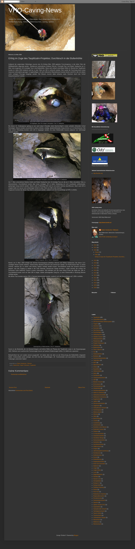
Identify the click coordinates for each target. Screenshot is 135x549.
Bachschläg (96, 418)
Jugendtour (96, 360)
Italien (95, 373)
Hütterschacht (97, 446)
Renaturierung (97, 498)
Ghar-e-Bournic (97, 349)
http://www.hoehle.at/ (105, 222)
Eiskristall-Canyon (98, 429)
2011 (95, 280)
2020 (95, 250)
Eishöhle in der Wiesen (100, 427)
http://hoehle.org (98, 173)
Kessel (95, 457)
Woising (95, 414)
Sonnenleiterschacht (99, 500)
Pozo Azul (96, 491)
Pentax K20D (97, 485)
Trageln (95, 324)
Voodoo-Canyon (98, 336)
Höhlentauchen (97, 334)
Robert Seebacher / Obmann (109, 230)
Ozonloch (96, 326)
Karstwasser (96, 453)
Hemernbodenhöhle (99, 440)
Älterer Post (81, 387)
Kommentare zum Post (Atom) (24, 390)
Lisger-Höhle (97, 470)
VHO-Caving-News (35, 10)
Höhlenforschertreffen (99, 395)
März (96, 254)
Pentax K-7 (96, 483)
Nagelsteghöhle (98, 474)
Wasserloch (96, 519)
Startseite (47, 387)
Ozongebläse (97, 481)
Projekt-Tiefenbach (24, 365)
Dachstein (96, 328)
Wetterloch (96, 522)
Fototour (95, 431)
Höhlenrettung (97, 371)
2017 (95, 265)
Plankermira (96, 341)
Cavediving (96, 423)
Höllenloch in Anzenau (99, 397)
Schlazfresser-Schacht (99, 407)
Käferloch (96, 466)
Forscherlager (97, 332)
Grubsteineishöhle (98, 435)
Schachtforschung (98, 319)
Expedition (96, 369)
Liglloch (95, 401)
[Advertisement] (47, 381)
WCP (94, 362)
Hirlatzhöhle (96, 388)
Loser (95, 472)
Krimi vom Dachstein (99, 463)
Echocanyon (97, 384)
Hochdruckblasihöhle (99, 390)
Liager (95, 468)
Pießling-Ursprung (98, 487)
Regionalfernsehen (98, 496)
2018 (95, 263)
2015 (95, 270)
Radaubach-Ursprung (99, 494)
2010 (95, 282)
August (97, 252)
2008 (95, 287)
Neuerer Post (13, 387)
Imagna (95, 448)
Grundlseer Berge (98, 438)
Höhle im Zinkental (98, 392)
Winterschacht (97, 412)
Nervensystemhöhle (99, 403)
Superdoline (96, 507)
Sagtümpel (96, 405)
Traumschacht (97, 515)
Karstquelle (96, 375)
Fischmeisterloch (98, 386)
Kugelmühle (96, 399)
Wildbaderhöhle (98, 339)
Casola (95, 420)
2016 (95, 268)
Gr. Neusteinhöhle (98, 433)
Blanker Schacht (98, 382)
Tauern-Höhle (97, 513)
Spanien (95, 502)
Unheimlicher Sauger (99, 517)
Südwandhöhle (97, 354)
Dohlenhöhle (97, 425)
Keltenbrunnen (97, 455)
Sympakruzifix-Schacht (99, 509)
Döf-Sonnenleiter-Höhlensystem (102, 321)
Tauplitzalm (33, 365)
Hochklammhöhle (98, 444)
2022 (95, 245)
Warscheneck (97, 364)
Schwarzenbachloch (99, 377)
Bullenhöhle (16, 365)
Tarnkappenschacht (99, 511)
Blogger (76, 535)
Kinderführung (97, 459)
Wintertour (96, 345)
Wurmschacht (97, 524)
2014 (95, 273)
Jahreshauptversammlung (100, 451)
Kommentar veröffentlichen (18, 374)
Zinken (95, 367)
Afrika (95, 416)
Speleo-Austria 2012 (99, 504)
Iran (94, 352)
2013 (95, 275)
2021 (95, 247)
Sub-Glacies (96, 330)
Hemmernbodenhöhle (99, 358)
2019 (95, 260)
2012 (95, 278)
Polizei (95, 489)
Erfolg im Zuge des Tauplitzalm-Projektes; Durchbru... (110, 257)
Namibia (95, 476)
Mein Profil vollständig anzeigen (108, 237)
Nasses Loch (97, 479)
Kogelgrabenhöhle (98, 461)
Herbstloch (96, 442)
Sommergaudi (97, 410)
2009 (95, 285)
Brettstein (96, 356)
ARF (94, 379)
